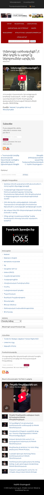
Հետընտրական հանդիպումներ (18, 28)
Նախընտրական (32, 23)
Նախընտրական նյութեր (14, 290)
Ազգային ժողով (10, 346)
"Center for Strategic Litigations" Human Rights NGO (21, 339)
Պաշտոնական (10, 294)
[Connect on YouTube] (7, 148)
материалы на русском (12, 261)
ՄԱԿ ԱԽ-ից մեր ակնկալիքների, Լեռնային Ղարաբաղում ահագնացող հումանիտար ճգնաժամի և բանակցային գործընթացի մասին (23, 204)
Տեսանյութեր (7, 32)
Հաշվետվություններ (12, 276)
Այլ (5, 265)
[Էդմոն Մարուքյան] (22, 17)
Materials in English (10, 258)
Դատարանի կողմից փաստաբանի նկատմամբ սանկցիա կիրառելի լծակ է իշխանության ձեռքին (10, 159)
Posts (33, 6)
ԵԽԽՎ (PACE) (9, 272)
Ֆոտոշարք (8, 312)
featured (12, 107)
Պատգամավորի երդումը (18, 6)
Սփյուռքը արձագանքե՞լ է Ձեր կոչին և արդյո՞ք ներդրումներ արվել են (21, 55)
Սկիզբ (9, 23)
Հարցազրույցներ (11, 279)
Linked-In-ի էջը (9, 342)
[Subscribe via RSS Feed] (4, 148)
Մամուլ (33, 28)
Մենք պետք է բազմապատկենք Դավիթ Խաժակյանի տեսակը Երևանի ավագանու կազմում (21, 218)
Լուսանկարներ (28, 2)
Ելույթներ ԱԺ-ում (23, 107)
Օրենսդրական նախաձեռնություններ (28, 32)
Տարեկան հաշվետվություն (14, 297)
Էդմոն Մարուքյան (22, 484)
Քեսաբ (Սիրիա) (10, 305)
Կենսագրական (15, 2)
